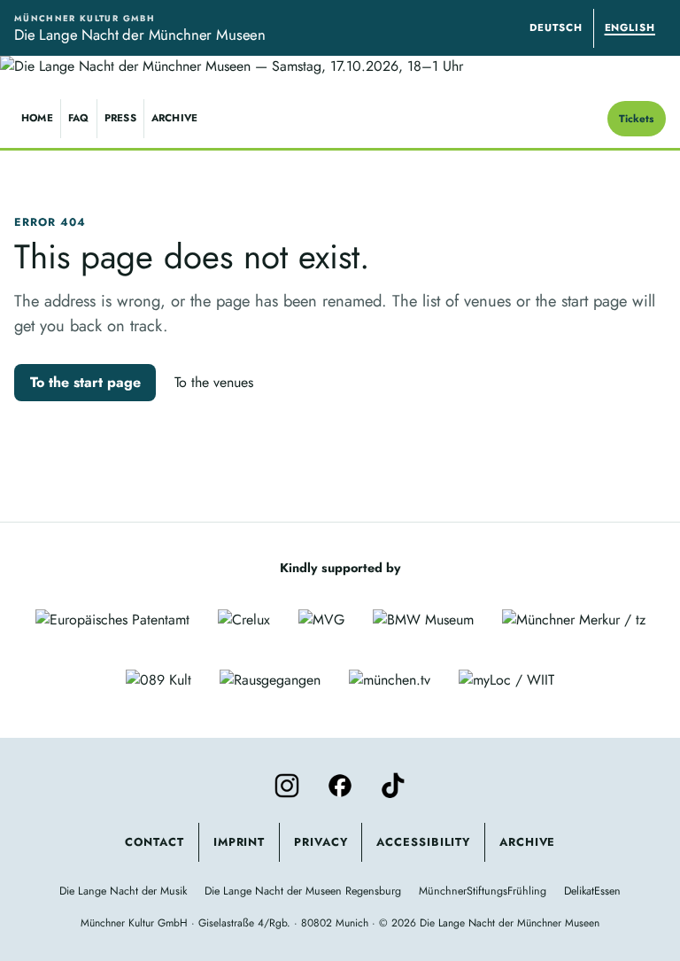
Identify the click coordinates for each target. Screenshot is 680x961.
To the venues (213, 382)
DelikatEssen (592, 891)
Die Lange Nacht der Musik (123, 891)
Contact (154, 841)
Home (37, 118)
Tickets (636, 118)
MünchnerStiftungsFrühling (482, 891)
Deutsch (555, 27)
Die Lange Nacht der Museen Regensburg (303, 891)
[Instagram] (286, 785)
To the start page (85, 382)
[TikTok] (393, 785)
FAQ (78, 118)
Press (120, 118)
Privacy (320, 841)
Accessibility (423, 841)
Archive (174, 118)
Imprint (239, 841)
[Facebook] (340, 785)
